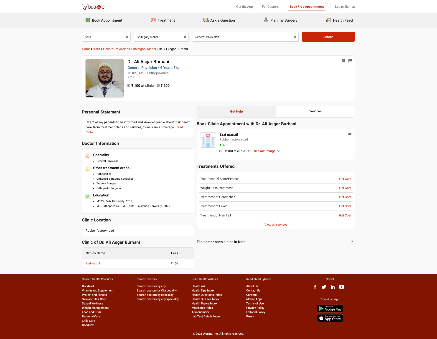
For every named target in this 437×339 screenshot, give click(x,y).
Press (250, 316)
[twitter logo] (324, 288)
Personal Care (91, 316)
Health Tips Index (203, 290)
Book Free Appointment (307, 6)
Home (86, 49)
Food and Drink (92, 312)
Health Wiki (199, 286)
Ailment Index (201, 312)
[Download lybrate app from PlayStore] (330, 311)
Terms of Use (255, 303)
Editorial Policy (255, 312)
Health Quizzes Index (205, 299)
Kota (96, 49)
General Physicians (116, 49)
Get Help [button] (236, 111)
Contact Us (253, 290)
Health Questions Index (207, 294)
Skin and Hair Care (94, 299)
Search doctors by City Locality (157, 290)
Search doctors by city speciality (158, 299)
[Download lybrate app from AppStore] (330, 321)
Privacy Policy (255, 307)
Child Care (88, 320)
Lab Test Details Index (206, 316)
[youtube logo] (341, 288)
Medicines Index (202, 307)
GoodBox (88, 325)
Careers (251, 294)
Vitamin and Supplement (97, 290)
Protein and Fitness (94, 294)
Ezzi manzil (93, 263)
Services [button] (315, 111)
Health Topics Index (204, 303)
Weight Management (95, 307)
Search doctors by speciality (155, 294)
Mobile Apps (254, 299)
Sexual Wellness (92, 303)
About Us (252, 286)
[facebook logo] (315, 288)
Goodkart (88, 286)
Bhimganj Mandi (144, 49)
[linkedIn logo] (332, 288)
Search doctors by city (151, 286)
